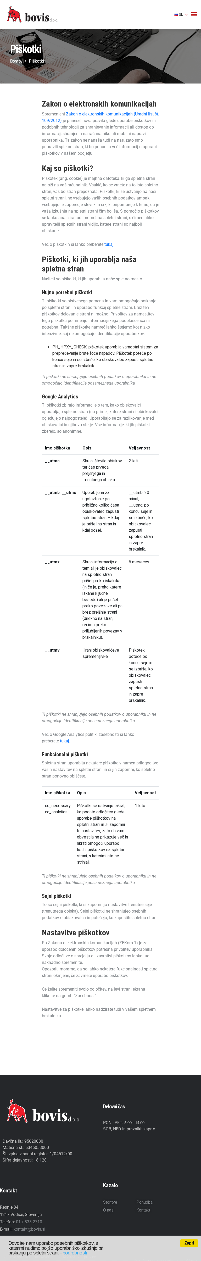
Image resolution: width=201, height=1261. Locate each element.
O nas (108, 1210)
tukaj (109, 244)
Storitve (110, 1202)
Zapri (189, 1243)
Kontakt (143, 1210)
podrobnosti (75, 1253)
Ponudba (144, 1202)
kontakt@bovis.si (29, 1229)
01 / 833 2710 (29, 1221)
